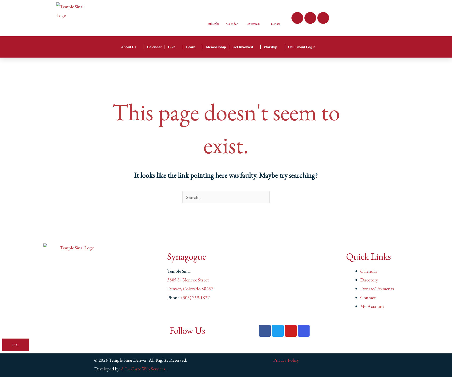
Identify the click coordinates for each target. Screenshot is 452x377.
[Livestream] (250, 14)
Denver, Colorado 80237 (190, 288)
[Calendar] (230, 14)
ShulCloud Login (301, 47)
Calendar (232, 24)
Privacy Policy (286, 360)
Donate (275, 24)
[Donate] (275, 14)
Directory (369, 280)
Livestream (253, 24)
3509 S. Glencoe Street (188, 280)
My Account (372, 306)
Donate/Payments (377, 288)
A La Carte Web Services (143, 369)
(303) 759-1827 (195, 297)
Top (16, 345)
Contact (368, 297)
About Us (128, 47)
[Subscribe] (212, 14)
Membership (216, 47)
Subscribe (213, 24)
